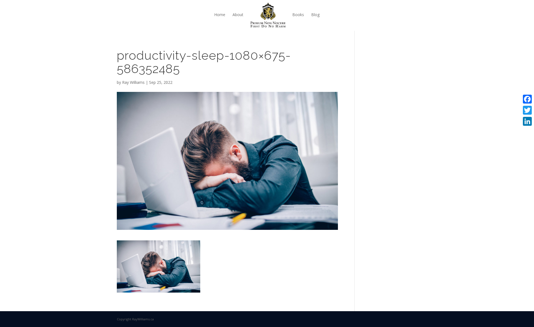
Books (298, 14)
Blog (315, 14)
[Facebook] (527, 99)
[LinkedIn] (527, 121)
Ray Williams (133, 82)
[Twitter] (527, 110)
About (238, 14)
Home (219, 14)
